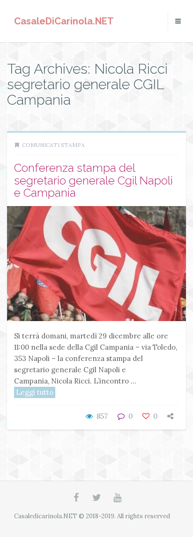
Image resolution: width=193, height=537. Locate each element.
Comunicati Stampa (53, 144)
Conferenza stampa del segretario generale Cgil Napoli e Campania (93, 180)
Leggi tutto (34, 392)
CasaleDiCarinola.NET (64, 21)
